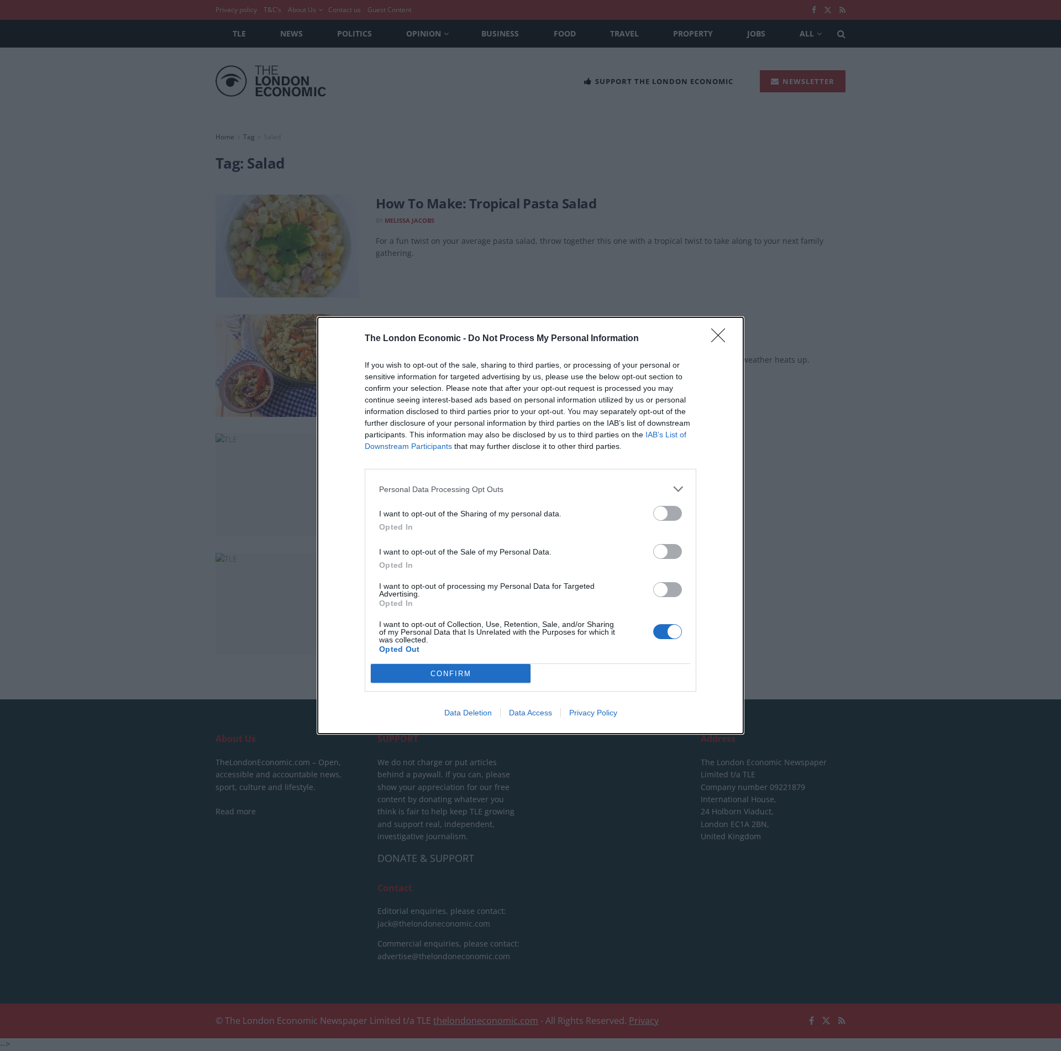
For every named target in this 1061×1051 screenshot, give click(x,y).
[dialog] (530, 525)
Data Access (530, 712)
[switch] (667, 513)
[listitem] (530, 489)
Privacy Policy (593, 712)
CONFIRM (450, 674)
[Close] (721, 338)
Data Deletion (468, 712)
